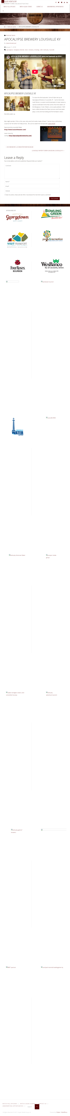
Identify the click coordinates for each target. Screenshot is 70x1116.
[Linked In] (67, 2)
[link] (3, 11)
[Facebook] (56, 2)
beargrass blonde (19, 50)
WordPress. (64, 1112)
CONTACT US (42, 1103)
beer (26, 50)
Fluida (58, 1112)
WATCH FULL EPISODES (10, 1103)
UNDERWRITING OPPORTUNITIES (13, 1106)
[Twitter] (58, 2)
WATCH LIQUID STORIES (28, 1103)
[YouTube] (64, 2)
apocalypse (9, 50)
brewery (31, 50)
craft (41, 50)
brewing (36, 50)
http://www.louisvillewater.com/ (15, 129)
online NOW (51, 123)
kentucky (45, 50)
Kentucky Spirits (12, 27)
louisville (51, 50)
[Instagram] (61, 2)
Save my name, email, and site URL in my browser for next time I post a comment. (28, 195)
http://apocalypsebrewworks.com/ (20, 135)
